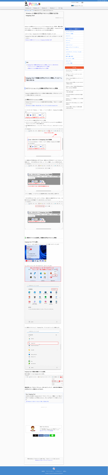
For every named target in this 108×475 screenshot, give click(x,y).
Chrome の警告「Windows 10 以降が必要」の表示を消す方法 (74, 107)
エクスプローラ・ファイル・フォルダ (73, 51)
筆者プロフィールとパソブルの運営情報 (46, 430)
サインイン (68, 40)
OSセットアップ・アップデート (72, 47)
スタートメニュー (69, 38)
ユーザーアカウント (70, 31)
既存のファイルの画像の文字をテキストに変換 (38, 68)
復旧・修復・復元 (69, 56)
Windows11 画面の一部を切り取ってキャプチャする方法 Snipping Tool (42, 105)
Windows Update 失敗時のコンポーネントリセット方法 (74, 79)
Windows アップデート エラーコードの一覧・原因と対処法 (74, 75)
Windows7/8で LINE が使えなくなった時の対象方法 (74, 103)
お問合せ (64, 471)
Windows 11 (28, 8)
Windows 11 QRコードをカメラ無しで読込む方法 (38, 401)
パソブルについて (58, 471)
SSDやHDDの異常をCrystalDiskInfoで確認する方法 (74, 95)
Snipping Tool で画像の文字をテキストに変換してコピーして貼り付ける (42, 64)
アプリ (67, 49)
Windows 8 (44, 8)
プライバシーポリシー (50, 471)
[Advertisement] (44, 21)
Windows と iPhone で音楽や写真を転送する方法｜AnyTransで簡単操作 (74, 87)
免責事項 (43, 471)
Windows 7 (52, 8)
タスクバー (68, 35)
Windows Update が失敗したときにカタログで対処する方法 (74, 83)
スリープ (68, 42)
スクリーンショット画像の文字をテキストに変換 (38, 66)
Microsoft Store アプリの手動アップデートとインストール (74, 71)
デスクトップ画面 (69, 33)
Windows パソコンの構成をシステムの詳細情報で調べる (74, 99)
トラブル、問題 (69, 63)
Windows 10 (36, 8)
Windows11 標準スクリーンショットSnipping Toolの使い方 (38, 39)
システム (68, 54)
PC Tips (61, 8)
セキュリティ (68, 60)
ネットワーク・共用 (70, 58)
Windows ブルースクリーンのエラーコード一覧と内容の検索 (74, 91)
